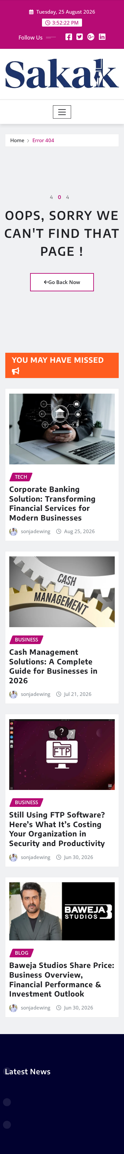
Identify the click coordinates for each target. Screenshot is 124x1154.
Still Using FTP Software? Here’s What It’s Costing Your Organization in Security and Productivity (57, 829)
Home (17, 140)
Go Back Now (64, 282)
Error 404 (43, 140)
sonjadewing (35, 531)
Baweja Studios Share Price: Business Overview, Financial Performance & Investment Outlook (61, 979)
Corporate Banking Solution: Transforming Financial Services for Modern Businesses (52, 503)
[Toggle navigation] (62, 112)
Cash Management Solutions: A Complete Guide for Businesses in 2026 (53, 666)
